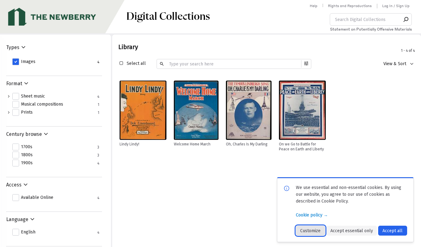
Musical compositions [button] (42, 104)
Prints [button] (27, 112)
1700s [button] (26, 146)
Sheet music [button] (33, 96)
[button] (406, 19)
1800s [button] (27, 155)
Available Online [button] (37, 197)
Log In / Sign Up (396, 6)
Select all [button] (136, 63)
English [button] (28, 232)
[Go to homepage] (63, 16)
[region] (143, 110)
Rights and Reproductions (350, 6)
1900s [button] (27, 163)
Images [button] (28, 61)
